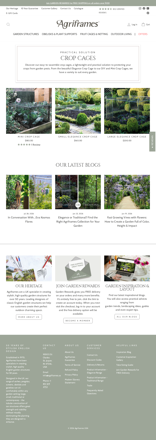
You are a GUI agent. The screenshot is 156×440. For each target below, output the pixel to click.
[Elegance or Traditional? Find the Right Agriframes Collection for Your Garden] (78, 192)
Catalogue (78, 8)
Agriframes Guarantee (70, 358)
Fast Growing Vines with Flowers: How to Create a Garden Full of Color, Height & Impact (127, 221)
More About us (29, 317)
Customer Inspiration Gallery (126, 358)
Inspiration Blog (123, 352)
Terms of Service (72, 365)
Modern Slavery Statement (72, 381)
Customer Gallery (49, 8)
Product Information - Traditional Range (97, 379)
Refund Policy (71, 370)
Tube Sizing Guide (124, 365)
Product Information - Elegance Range (97, 371)
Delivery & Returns (95, 364)
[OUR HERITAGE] (29, 268)
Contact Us (65, 8)
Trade (89, 385)
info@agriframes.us (52, 375)
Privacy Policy (71, 374)
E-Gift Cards (12, 13)
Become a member (78, 321)
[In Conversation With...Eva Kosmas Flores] (29, 192)
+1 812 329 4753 (47, 384)
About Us (69, 352)
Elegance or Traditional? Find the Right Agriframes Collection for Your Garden (78, 221)
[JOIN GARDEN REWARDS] (78, 268)
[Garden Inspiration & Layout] (127, 268)
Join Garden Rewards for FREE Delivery (127, 371)
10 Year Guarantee (29, 8)
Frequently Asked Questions (95, 392)
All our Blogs (127, 317)
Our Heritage (12, 8)
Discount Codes (94, 360)
